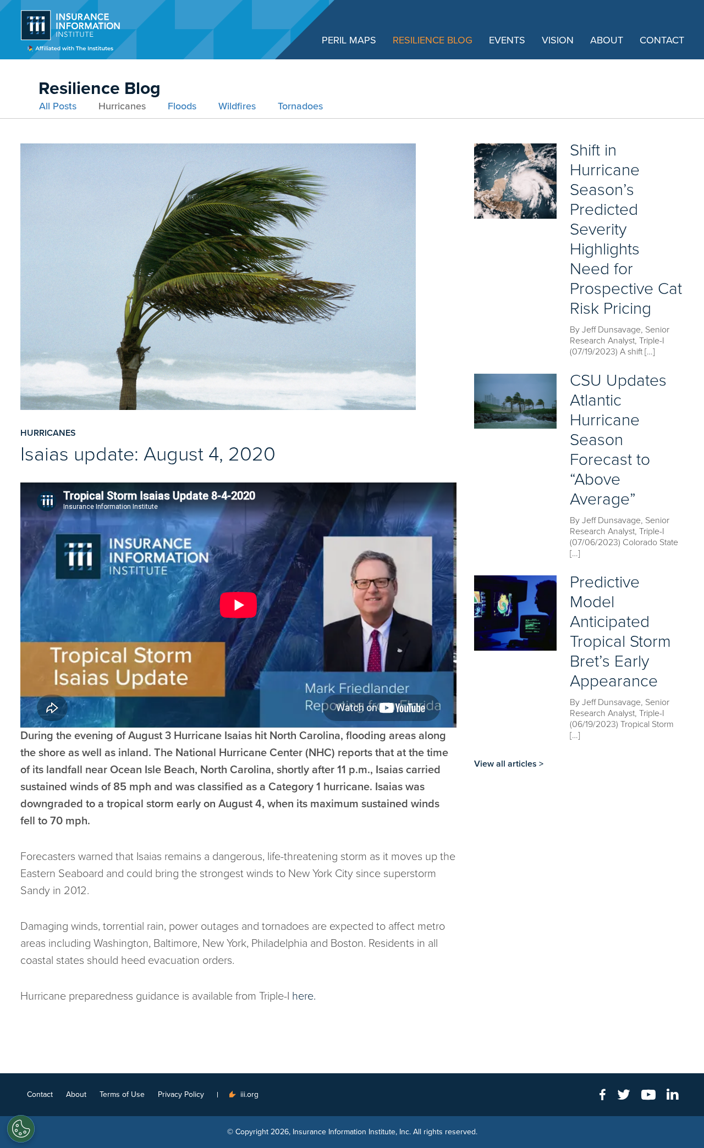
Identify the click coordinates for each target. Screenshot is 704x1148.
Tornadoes (300, 106)
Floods (182, 106)
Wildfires (237, 106)
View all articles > (508, 763)
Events (507, 40)
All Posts (57, 106)
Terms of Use (122, 1094)
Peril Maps (349, 40)
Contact (662, 40)
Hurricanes (122, 106)
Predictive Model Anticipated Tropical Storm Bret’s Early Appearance (620, 631)
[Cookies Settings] (21, 1129)
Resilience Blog (432, 40)
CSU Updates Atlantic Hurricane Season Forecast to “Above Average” (618, 439)
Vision (558, 40)
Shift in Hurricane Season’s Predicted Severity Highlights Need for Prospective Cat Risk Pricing (626, 229)
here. (304, 996)
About (606, 40)
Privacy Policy (181, 1094)
